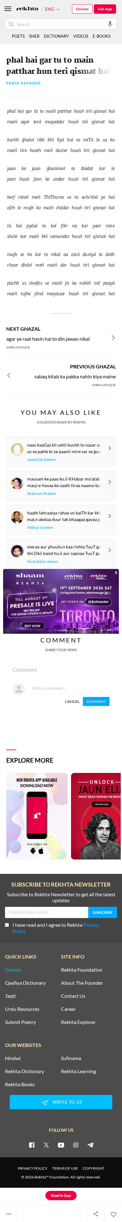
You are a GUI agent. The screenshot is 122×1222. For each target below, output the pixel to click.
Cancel (72, 701)
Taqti (10, 995)
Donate (82, 9)
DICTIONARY (56, 36)
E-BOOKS (101, 36)
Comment (96, 701)
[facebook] (32, 1145)
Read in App (61, 1195)
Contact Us (73, 995)
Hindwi (13, 1058)
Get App (105, 9)
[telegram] (90, 1145)
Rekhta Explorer (78, 1022)
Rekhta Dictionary (24, 1071)
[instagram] (76, 1145)
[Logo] (27, 9)
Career (68, 1008)
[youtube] (61, 1145)
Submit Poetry (20, 1022)
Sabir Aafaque (23, 83)
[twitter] (46, 1145)
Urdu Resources (22, 1008)
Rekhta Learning (78, 1071)
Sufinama (71, 1058)
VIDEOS (80, 36)
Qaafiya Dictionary (25, 982)
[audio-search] (110, 24)
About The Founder (82, 982)
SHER (34, 36)
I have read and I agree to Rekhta (56, 928)
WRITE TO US (67, 1102)
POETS (18, 36)
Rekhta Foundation (81, 969)
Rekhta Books (20, 1084)
